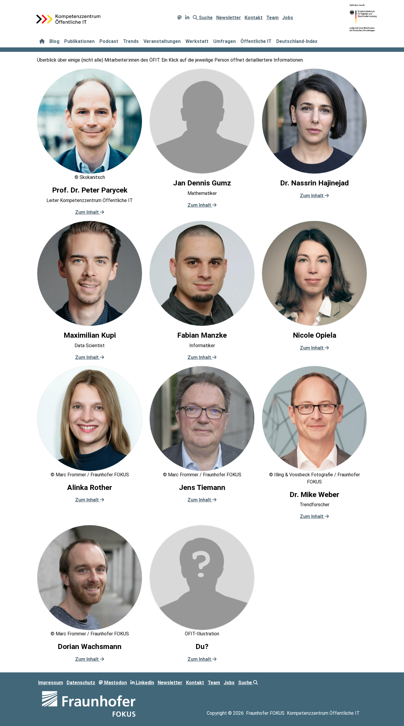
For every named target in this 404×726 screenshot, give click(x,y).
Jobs (287, 17)
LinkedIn (144, 682)
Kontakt (254, 17)
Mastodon (115, 682)
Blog (54, 41)
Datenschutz (81, 682)
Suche (205, 17)
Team (272, 17)
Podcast (108, 41)
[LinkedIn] (187, 17)
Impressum (50, 682)
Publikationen (79, 41)
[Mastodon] (179, 17)
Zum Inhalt (87, 212)
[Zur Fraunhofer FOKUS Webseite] (88, 703)
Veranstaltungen (162, 41)
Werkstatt (197, 41)
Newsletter (228, 17)
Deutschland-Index (296, 41)
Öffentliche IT (256, 41)
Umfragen (224, 41)
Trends (131, 41)
